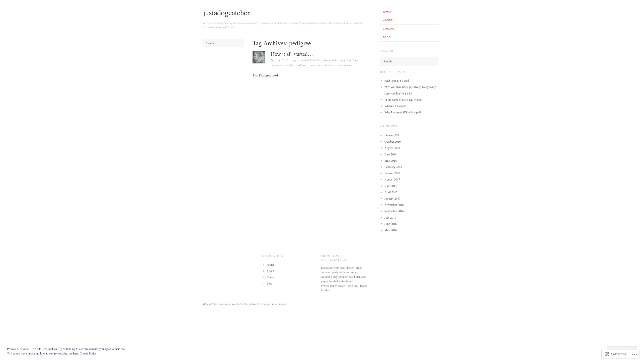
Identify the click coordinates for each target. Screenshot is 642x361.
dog (343, 60)
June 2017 (390, 186)
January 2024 (392, 135)
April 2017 (390, 192)
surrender (323, 65)
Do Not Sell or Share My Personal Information (259, 304)
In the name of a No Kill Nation (403, 100)
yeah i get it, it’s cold (396, 80)
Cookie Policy (88, 353)
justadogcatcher (226, 12)
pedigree (302, 65)
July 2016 (390, 217)
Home (387, 11)
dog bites (352, 60)
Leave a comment (342, 65)
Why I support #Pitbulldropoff (402, 112)
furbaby (290, 65)
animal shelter (330, 60)
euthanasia (277, 65)
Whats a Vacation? (395, 106)
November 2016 (394, 205)
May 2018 (390, 160)
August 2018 (392, 148)
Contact (389, 28)
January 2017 (392, 198)
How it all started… (292, 53)
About (388, 20)
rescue (312, 65)
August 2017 (392, 179)
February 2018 (393, 167)
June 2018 (390, 154)
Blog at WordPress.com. (217, 304)
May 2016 (390, 230)
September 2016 (394, 211)
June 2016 (390, 224)
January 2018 (392, 173)
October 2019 (392, 141)
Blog (387, 37)
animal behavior (310, 60)
